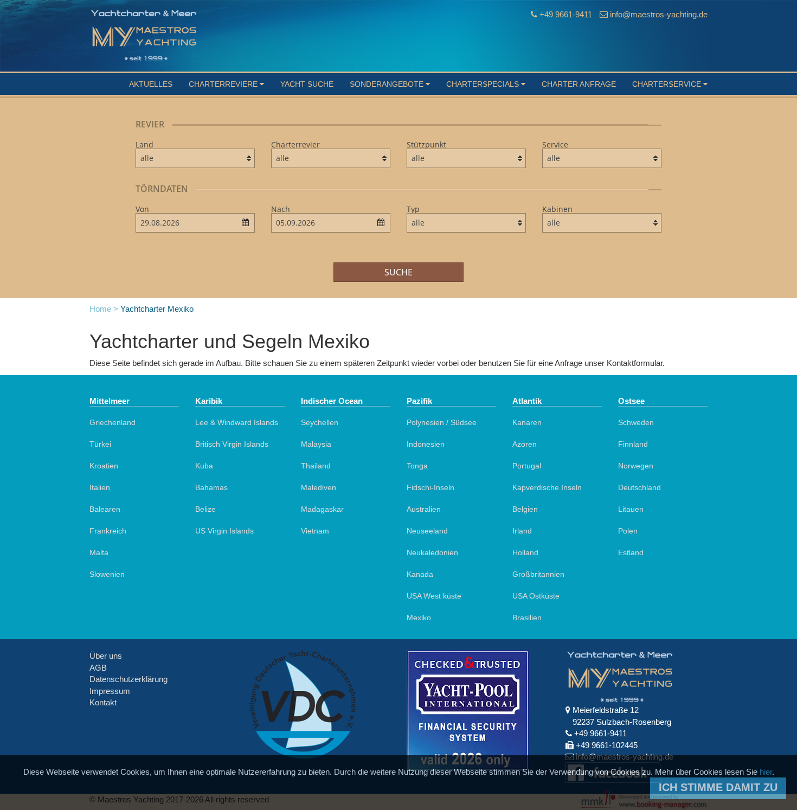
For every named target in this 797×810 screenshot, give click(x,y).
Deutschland (639, 487)
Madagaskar (322, 509)
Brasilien (527, 617)
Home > (103, 308)
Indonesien (426, 444)
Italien (99, 487)
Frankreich (107, 530)
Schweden (636, 422)
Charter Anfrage (579, 84)
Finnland (633, 444)
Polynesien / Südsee (442, 422)
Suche (398, 272)
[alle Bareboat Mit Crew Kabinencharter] (601, 158)
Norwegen (635, 465)
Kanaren (527, 422)
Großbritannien (538, 574)
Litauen (631, 509)
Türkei (100, 444)
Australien (424, 509)
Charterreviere (224, 84)
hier (766, 771)
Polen (628, 530)
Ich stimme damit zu (718, 787)
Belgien (525, 509)
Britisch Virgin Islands (231, 444)
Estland (631, 552)
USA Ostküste (536, 596)
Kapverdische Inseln (547, 487)
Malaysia (316, 444)
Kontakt (103, 702)
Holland (525, 552)
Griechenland (112, 422)
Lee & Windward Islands (236, 422)
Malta (98, 552)
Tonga (417, 465)
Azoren (524, 444)
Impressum (109, 691)
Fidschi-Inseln (430, 487)
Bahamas (211, 487)
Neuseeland (427, 530)
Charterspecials (483, 84)
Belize (205, 509)
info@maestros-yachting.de (659, 14)
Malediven (318, 487)
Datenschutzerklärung (128, 679)
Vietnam (315, 530)
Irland (522, 530)
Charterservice (667, 84)
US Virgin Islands (224, 530)
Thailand (316, 465)
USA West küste (434, 596)
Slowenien (107, 574)
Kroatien (103, 465)
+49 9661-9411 (565, 14)
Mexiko (419, 617)
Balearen (104, 509)
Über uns (105, 655)
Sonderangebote (388, 84)
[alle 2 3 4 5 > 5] (601, 223)
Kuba (204, 465)
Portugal (526, 465)
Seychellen (319, 422)
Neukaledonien (432, 552)
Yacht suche (306, 84)
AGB (98, 667)
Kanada (420, 574)
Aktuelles (150, 84)
